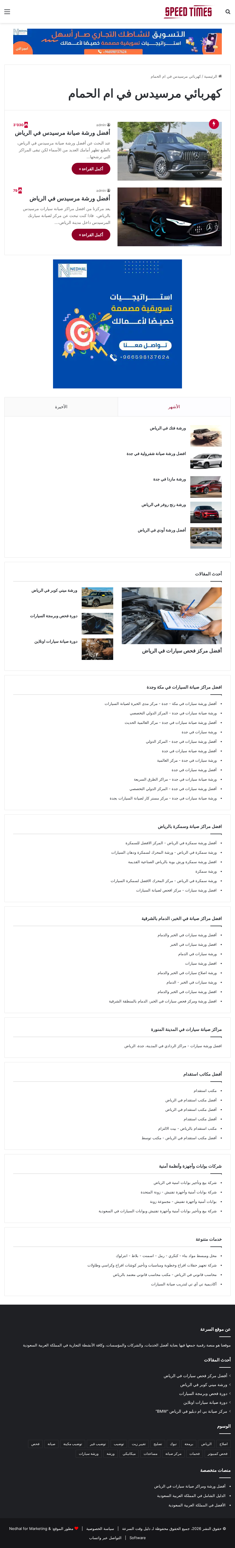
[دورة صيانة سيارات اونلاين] (97, 649)
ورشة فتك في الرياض (168, 427)
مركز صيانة (173, 1453)
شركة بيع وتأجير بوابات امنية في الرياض (185, 1182)
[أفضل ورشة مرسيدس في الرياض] (169, 216)
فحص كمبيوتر (218, 1453)
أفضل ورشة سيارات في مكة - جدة (189, 703)
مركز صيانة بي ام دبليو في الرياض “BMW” (191, 1411)
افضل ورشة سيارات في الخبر (193, 944)
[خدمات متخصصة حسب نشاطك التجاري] (117, 41)
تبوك (173, 1444)
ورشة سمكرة (206, 871)
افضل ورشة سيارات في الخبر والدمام (187, 991)
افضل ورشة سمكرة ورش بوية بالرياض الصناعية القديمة (172, 861)
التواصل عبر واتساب (105, 1537)
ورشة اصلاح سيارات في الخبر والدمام (187, 972)
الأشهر (174, 406)
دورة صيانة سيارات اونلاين (55, 641)
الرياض (206, 1444)
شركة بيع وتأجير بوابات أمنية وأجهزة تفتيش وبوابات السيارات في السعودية (158, 1211)
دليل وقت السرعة (135, 1528)
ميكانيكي (129, 1453)
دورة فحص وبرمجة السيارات (53, 615)
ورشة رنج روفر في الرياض (164, 504)
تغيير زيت (139, 1444)
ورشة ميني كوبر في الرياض (54, 590)
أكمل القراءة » (91, 168)
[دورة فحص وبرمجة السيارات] (97, 623)
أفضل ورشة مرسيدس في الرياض (70, 198)
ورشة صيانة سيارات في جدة (194, 713)
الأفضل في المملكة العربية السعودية (197, 1505)
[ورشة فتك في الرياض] (206, 436)
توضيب (119, 1444)
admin (101, 125)
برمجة (189, 1444)
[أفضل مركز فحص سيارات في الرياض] (172, 615)
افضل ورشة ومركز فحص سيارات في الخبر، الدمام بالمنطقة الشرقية (163, 1001)
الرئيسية (211, 76)
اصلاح (224, 1444)
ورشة (111, 1453)
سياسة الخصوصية (99, 1528)
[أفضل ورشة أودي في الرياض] (206, 538)
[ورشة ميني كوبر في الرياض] (97, 598)
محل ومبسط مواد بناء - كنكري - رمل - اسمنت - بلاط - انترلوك (166, 1255)
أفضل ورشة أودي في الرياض (162, 529)
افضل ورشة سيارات (200, 890)
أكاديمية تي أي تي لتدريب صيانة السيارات (184, 1284)
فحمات (194, 1453)
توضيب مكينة (72, 1444)
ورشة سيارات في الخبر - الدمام (192, 982)
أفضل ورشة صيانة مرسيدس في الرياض (62, 132)
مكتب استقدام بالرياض (198, 1128)
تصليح (158, 1444)
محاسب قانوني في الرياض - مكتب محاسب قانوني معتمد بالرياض (165, 1274)
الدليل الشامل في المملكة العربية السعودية (191, 1495)
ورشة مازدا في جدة (169, 478)
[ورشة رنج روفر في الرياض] (206, 512)
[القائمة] (7, 13)
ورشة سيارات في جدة (199, 732)
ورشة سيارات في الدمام (197, 953)
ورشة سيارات (89, 1453)
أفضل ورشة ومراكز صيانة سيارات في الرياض (190, 1486)
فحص (35, 1444)
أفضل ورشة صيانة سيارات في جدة (189, 722)
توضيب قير (98, 1444)
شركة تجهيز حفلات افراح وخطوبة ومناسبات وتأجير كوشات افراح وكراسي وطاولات (152, 1265)
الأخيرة (61, 406)
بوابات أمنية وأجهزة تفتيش (195, 1201)
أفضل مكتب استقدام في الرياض (191, 1100)
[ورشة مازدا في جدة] (206, 487)
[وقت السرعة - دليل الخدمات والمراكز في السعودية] (189, 11)
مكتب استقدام (205, 1090)
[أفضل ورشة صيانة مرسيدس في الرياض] (169, 151)
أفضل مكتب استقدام (200, 1119)
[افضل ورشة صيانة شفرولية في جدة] (206, 461)
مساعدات (150, 1453)
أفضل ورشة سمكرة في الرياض (191, 843)
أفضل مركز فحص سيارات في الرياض (182, 651)
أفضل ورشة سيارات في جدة (194, 741)
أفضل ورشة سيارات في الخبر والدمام (187, 935)
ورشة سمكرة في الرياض (196, 852)
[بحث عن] (228, 13)
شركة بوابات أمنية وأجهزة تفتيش (190, 1192)
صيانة (51, 1444)
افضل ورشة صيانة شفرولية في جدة (156, 453)
